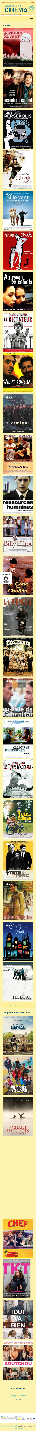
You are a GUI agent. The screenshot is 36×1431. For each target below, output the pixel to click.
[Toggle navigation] (31, 18)
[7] (26, 1005)
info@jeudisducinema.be (19, 1396)
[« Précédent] (7, 1005)
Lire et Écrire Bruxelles (10, 1426)
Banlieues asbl (18, 1428)
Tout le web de (6, 574)
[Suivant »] (29, 1005)
